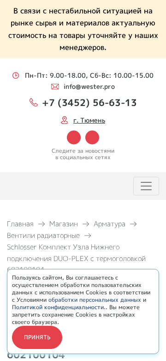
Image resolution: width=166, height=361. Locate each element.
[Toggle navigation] (146, 186)
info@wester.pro (89, 86)
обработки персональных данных (94, 300)
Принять (37, 337)
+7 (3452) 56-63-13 (89, 102)
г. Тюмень (89, 120)
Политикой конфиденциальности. (59, 307)
